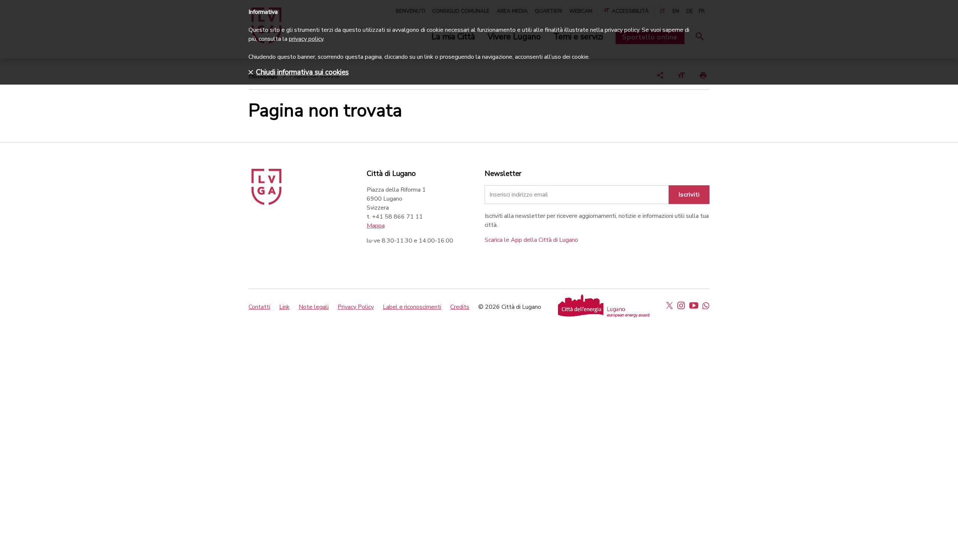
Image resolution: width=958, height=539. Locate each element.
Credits (459, 307)
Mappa (376, 226)
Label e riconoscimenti (412, 307)
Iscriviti (689, 195)
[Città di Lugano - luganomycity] (669, 305)
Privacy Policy (356, 307)
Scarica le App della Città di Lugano (531, 240)
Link (284, 307)
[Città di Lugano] (266, 203)
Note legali (314, 307)
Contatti (259, 307)
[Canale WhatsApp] (706, 305)
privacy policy (306, 39)
